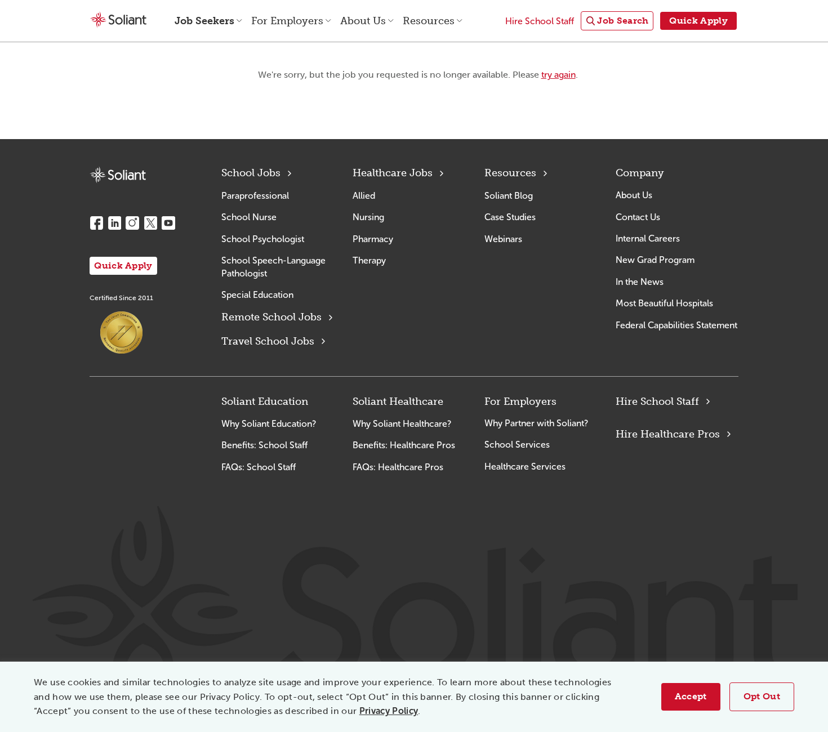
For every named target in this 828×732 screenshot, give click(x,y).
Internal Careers (648, 238)
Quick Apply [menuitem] (698, 20)
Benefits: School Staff (264, 445)
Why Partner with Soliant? (536, 423)
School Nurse (249, 217)
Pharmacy (373, 239)
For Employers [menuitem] (287, 21)
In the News (640, 281)
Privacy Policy (388, 711)
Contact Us (638, 217)
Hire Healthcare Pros (668, 434)
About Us (634, 195)
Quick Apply (123, 265)
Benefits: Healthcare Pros (404, 445)
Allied (364, 195)
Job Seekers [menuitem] (204, 21)
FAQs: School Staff (258, 467)
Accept (691, 696)
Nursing (368, 217)
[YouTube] (168, 223)
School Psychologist (262, 239)
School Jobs (251, 173)
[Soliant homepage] (118, 175)
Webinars (503, 239)
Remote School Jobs (271, 317)
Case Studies (510, 217)
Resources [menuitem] (429, 21)
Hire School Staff (657, 401)
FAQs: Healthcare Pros (398, 467)
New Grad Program (655, 260)
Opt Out (762, 696)
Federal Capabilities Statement (676, 325)
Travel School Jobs (267, 341)
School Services (517, 444)
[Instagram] (132, 223)
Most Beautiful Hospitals (664, 303)
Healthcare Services (525, 466)
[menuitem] (617, 21)
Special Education (257, 294)
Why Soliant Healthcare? (402, 423)
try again (558, 74)
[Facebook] (96, 223)
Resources (510, 173)
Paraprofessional (255, 195)
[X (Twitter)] (150, 223)
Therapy (369, 260)
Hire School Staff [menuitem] (539, 21)
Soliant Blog (508, 195)
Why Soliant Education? (268, 423)
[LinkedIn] (114, 223)
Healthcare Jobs (393, 173)
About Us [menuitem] (363, 21)
